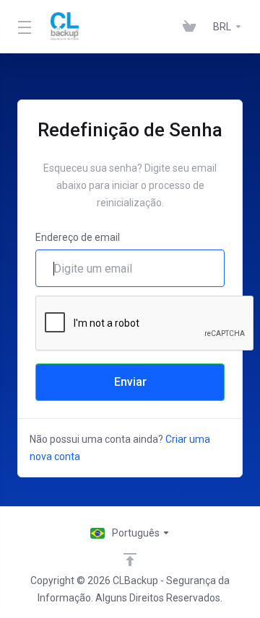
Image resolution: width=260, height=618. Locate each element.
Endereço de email (77, 237)
